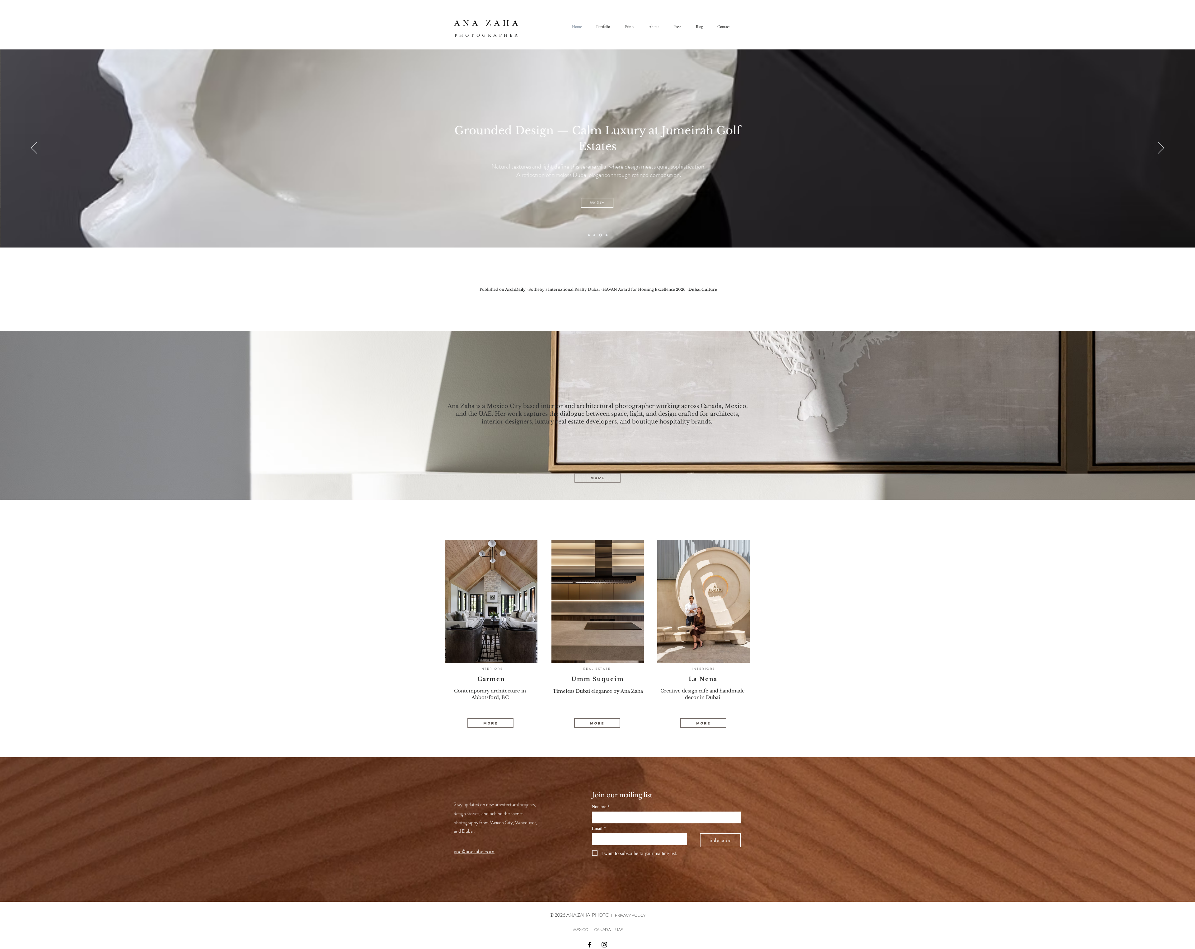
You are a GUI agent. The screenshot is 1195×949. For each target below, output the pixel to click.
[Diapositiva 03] (600, 235)
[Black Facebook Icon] (589, 944)
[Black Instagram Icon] (604, 944)
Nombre (601, 806)
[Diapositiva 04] (606, 235)
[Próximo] (1161, 148)
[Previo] (34, 148)
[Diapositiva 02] (594, 235)
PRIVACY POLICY (630, 915)
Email (599, 828)
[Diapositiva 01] (589, 235)
